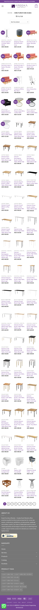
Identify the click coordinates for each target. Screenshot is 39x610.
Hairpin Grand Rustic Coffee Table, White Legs (32, 207)
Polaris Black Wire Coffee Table (32, 111)
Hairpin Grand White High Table (32, 302)
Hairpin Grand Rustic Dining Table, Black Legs (31, 448)
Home (10, 13)
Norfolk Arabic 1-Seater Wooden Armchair (19, 67)
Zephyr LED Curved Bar (17, 471)
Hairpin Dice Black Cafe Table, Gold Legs (32, 350)
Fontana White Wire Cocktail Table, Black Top (18, 493)
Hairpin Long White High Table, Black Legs (32, 230)
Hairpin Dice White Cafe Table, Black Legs (32, 373)
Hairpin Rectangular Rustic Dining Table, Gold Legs (31, 398)
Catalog (4, 560)
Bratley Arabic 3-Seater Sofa (32, 66)
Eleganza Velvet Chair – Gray (31, 471)
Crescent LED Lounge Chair (5, 471)
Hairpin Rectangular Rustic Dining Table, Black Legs (6, 423)
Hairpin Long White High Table (19, 230)
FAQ (19, 602)
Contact (9, 602)
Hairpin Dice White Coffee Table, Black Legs (19, 134)
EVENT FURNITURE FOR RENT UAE (12, 589)
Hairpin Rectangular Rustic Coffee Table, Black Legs (31, 159)
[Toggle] (36, 552)
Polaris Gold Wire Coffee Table (19, 111)
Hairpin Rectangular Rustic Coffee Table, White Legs (19, 159)
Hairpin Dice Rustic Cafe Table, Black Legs (19, 397)
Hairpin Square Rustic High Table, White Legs (32, 253)
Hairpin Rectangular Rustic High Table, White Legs (6, 255)
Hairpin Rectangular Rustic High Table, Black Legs (19, 255)
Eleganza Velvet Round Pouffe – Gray (18, 43)
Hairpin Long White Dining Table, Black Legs (19, 350)
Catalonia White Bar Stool (19, 89)
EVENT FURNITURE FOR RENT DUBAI (12, 583)
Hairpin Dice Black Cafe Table (6, 373)
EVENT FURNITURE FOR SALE (10, 580)
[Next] (34, 503)
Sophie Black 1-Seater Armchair (6, 111)
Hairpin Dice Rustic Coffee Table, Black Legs (6, 158)
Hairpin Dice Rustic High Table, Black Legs (32, 279)
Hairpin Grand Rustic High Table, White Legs (19, 326)
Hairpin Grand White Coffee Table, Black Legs (19, 206)
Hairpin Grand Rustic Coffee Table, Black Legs (6, 230)
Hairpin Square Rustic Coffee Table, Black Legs (19, 183)
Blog (15, 602)
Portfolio (4, 563)
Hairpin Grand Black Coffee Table (32, 182)
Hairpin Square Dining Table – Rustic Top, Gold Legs (19, 423)
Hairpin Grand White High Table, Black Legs (6, 326)
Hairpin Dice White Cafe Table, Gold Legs (19, 373)
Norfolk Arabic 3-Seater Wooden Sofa (32, 43)
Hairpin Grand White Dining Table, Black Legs (6, 448)
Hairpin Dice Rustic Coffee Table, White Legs (32, 134)
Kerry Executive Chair (31, 89)
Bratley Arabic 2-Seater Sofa (6, 89)
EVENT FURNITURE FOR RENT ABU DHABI (14, 586)
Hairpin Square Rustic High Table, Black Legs (6, 279)
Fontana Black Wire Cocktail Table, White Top (31, 493)
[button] (2, 6)
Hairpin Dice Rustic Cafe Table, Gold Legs (6, 397)
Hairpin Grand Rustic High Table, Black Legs (32, 326)
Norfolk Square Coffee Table (5, 493)
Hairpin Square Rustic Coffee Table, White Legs (6, 183)
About (24, 602)
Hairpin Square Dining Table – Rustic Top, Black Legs (32, 423)
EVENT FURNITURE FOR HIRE (10, 577)
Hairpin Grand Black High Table (19, 302)
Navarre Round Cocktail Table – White (6, 43)
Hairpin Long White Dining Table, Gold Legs (6, 350)
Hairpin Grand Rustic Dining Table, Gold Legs (18, 448)
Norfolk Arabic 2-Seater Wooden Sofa (6, 67)
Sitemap (29, 602)
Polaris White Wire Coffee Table (6, 133)
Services (4, 552)
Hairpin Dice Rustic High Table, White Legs (19, 279)
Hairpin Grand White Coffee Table (5, 206)
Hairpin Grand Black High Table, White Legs (6, 302)
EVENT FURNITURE (7, 574)
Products (4, 556)
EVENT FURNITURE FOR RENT (23, 574)
